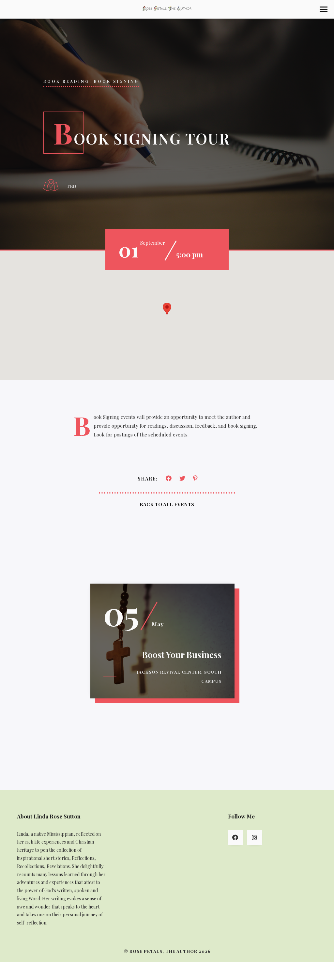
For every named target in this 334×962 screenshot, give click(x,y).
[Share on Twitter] (182, 478)
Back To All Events (167, 504)
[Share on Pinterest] (195, 478)
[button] (323, 9)
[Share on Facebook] (169, 478)
